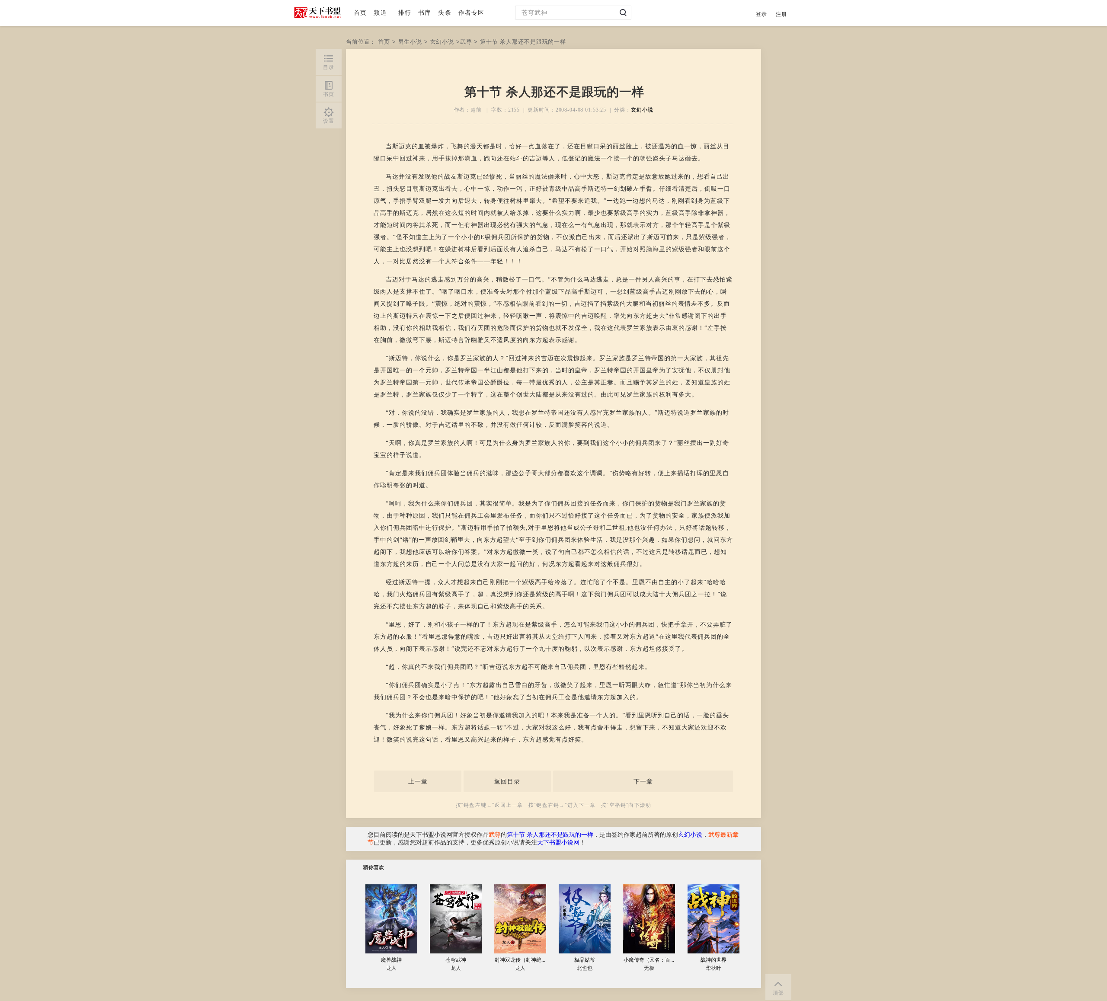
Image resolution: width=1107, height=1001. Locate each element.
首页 (360, 12)
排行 (404, 12)
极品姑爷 (584, 960)
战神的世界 (713, 960)
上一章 (418, 781)
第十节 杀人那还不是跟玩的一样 (550, 835)
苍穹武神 (455, 960)
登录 (761, 14)
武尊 (466, 41)
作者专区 (471, 12)
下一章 (643, 781)
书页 (328, 94)
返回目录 (507, 781)
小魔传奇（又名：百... (649, 960)
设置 (328, 121)
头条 (444, 12)
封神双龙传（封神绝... (520, 960)
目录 (328, 67)
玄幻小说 (442, 41)
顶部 (778, 993)
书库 (424, 12)
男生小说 (410, 41)
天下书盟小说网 (558, 842)
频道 (380, 12)
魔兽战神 (391, 960)
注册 (781, 14)
